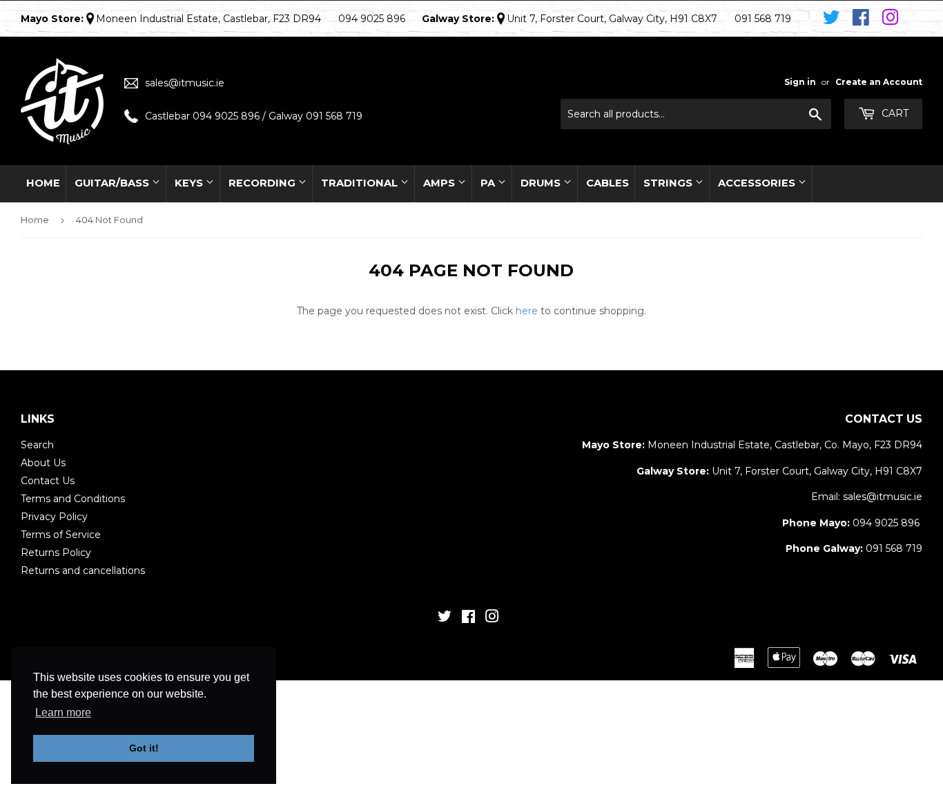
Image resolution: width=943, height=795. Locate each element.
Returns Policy (56, 552)
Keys (190, 183)
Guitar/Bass (113, 183)
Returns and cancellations (83, 570)
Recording (263, 183)
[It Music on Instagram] (890, 18)
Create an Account (878, 82)
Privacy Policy (54, 516)
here (527, 311)
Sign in (800, 82)
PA (489, 183)
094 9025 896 (886, 523)
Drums (542, 183)
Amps (440, 183)
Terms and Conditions (73, 498)
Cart (893, 113)
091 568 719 (894, 548)
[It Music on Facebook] (863, 18)
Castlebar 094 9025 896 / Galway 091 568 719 (253, 116)
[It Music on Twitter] (834, 18)
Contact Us (48, 481)
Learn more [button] (63, 712)
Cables (607, 183)
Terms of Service (61, 534)
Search (37, 445)
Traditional (360, 183)
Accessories (758, 183)
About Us (43, 463)
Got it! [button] (144, 748)
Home (43, 183)
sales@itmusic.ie (184, 83)
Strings (669, 183)
